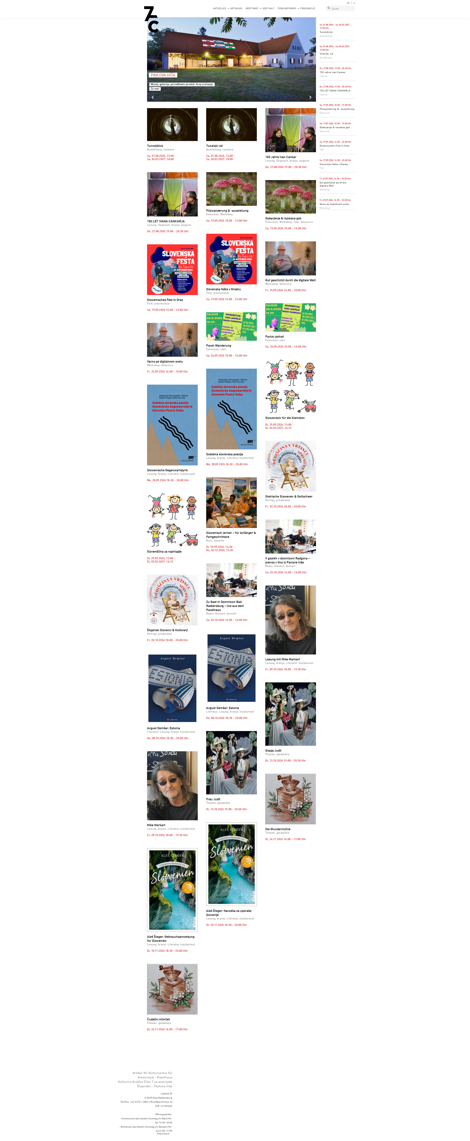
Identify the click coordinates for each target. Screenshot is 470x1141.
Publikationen (287, 8)
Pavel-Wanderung (218, 345)
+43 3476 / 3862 (139, 1102)
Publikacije (307, 8)
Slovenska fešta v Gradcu (334, 164)
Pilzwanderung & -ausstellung (337, 109)
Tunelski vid (326, 54)
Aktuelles (219, 8)
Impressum (163, 1134)
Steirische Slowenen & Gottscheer (288, 496)
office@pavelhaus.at (160, 1102)
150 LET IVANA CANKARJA (335, 91)
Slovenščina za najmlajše (164, 551)
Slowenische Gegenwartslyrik (167, 470)
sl (354, 3)
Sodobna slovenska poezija (224, 454)
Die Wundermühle (277, 829)
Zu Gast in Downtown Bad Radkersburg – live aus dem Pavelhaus (225, 606)
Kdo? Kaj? (268, 8)
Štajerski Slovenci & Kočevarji (167, 630)
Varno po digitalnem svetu (334, 204)
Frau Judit (213, 799)
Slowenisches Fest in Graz (335, 146)
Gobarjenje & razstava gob (335, 127)
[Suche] (328, 8)
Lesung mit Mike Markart (282, 659)
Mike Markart (156, 825)
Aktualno (236, 8)
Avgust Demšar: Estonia (163, 728)
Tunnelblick (326, 32)
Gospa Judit (273, 750)
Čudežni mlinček (158, 1019)
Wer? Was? (252, 8)
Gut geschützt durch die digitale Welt (290, 280)
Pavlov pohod (274, 336)
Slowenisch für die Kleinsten (285, 418)
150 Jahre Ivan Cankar (333, 72)
